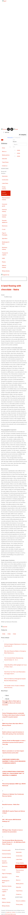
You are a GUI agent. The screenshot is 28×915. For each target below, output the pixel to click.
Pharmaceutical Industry (6, 198)
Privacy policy (19, 904)
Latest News (5, 183)
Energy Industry (4, 187)
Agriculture (4, 238)
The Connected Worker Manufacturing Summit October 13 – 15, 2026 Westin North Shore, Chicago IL (13, 842)
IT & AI (3, 229)
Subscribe (4, 158)
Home (3, 148)
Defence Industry (4, 266)
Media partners (5, 155)
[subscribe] (4, 626)
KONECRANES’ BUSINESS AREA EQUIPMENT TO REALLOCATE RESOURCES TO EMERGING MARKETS (13, 761)
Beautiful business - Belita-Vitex (10, 804)
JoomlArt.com (8, 912)
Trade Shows (5, 162)
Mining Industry (6, 271)
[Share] (14, 146)
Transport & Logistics (5, 253)
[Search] (14, 139)
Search (14, 141)
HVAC (3, 258)
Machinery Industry (4, 248)
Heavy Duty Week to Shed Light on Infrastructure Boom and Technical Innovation (11, 702)
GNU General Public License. (10, 914)
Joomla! (13, 912)
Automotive (5, 176)
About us (4, 151)
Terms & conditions (20, 900)
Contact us (4, 165)
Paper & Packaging (4, 234)
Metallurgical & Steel (5, 243)
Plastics (4, 262)
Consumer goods (4, 205)
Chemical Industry (4, 210)
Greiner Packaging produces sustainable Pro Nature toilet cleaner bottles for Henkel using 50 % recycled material (13, 715)
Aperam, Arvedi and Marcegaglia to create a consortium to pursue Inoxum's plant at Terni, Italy (13, 742)
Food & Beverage (4, 193)
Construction (5, 179)
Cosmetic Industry (4, 215)
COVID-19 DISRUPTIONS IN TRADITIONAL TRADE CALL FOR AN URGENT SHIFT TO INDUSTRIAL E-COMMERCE (13, 773)
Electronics (4, 225)
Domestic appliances (4, 221)
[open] (8, 140)
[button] (4, 129)
